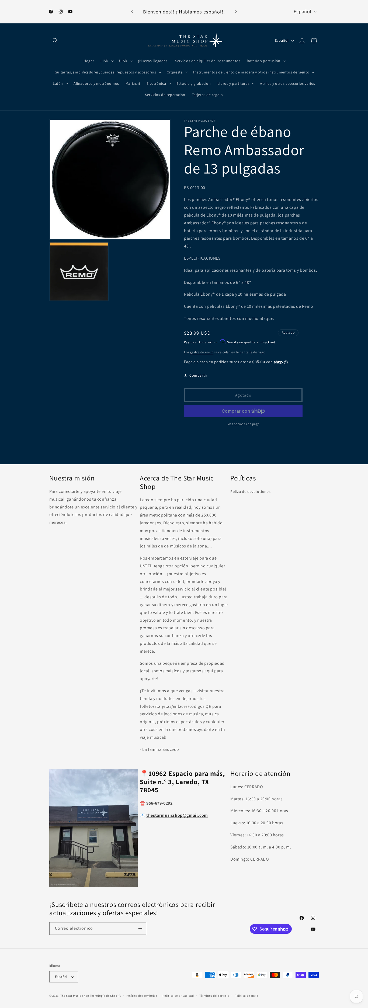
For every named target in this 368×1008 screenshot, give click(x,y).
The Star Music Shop (74, 996)
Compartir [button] (198, 375)
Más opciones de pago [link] (243, 424)
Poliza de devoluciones (250, 491)
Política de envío (246, 996)
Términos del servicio (214, 996)
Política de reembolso (141, 996)
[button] (55, 41)
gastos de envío (202, 352)
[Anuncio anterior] (132, 11)
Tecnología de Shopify (105, 996)
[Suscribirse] (140, 928)
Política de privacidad (178, 996)
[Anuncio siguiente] (236, 11)
